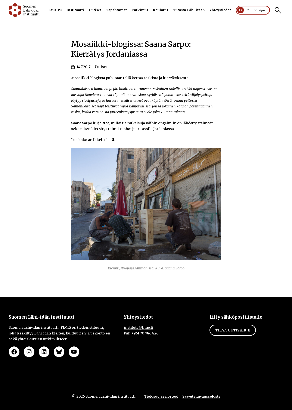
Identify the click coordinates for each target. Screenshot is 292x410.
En (247, 10)
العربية (263, 10)
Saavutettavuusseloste (201, 396)
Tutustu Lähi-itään (189, 10)
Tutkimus (139, 10)
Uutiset (95, 10)
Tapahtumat (116, 10)
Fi (240, 10)
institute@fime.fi (138, 327)
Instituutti (75, 10)
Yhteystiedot (220, 10)
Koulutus (160, 10)
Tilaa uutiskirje (232, 330)
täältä (109, 140)
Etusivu (55, 10)
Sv (254, 10)
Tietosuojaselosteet (161, 396)
